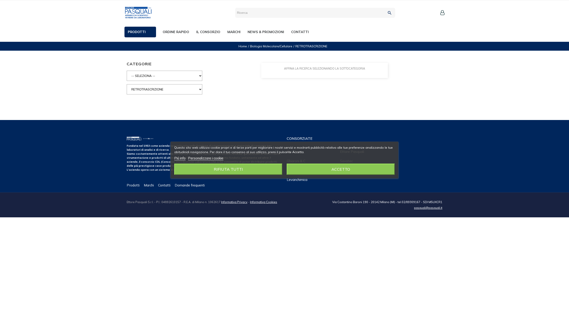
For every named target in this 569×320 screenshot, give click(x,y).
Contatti (164, 185)
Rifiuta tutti (228, 169)
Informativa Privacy (234, 202)
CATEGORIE (139, 63)
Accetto (340, 169)
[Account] (442, 12)
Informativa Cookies (263, 202)
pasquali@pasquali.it (428, 208)
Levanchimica (297, 180)
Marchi (149, 185)
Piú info (180, 158)
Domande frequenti (190, 185)
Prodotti (133, 185)
